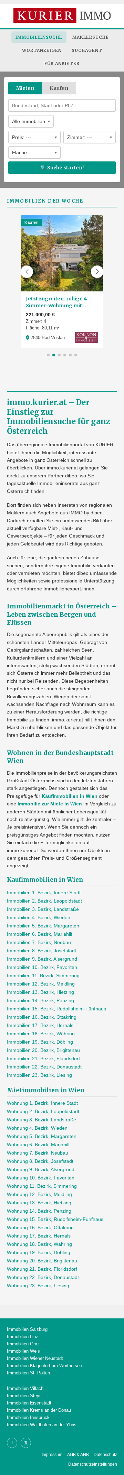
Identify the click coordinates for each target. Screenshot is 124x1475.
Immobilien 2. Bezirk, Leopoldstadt (44, 901)
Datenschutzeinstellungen (92, 1464)
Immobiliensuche (39, 37)
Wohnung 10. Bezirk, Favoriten (40, 1177)
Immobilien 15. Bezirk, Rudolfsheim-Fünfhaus (56, 1008)
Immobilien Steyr (24, 1395)
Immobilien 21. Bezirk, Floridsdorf (43, 1058)
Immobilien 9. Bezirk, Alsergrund (42, 959)
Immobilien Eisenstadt (29, 1403)
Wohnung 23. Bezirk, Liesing (38, 1285)
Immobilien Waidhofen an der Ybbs (41, 1424)
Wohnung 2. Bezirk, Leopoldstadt (43, 1111)
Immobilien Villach (25, 1388)
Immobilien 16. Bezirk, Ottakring (41, 1017)
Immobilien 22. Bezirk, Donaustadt (44, 1067)
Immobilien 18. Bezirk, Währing (41, 1033)
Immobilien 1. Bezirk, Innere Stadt (44, 892)
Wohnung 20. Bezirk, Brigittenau (42, 1260)
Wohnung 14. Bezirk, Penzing (39, 1211)
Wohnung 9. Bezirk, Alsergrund (40, 1169)
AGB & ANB (78, 1454)
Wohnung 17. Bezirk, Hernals (39, 1236)
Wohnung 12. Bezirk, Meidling (39, 1194)
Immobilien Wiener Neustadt (35, 1358)
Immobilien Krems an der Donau (39, 1410)
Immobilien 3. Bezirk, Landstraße (43, 909)
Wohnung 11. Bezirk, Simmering (42, 1186)
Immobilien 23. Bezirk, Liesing (39, 1075)
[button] (27, 271)
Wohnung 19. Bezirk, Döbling (38, 1252)
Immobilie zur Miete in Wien (50, 803)
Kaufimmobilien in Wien (69, 796)
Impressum (52, 1454)
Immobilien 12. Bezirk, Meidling (41, 984)
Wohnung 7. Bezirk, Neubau (37, 1153)
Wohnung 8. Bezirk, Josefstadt (40, 1161)
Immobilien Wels (23, 1351)
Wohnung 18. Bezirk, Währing (39, 1244)
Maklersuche (90, 37)
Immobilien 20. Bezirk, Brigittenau (43, 1050)
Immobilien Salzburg (27, 1329)
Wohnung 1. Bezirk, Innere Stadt (42, 1103)
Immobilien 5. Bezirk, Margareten (43, 925)
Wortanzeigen (42, 50)
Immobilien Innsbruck (28, 1417)
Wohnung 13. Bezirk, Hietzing (39, 1202)
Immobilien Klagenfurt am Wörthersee (44, 1365)
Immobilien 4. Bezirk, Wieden (38, 917)
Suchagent (87, 50)
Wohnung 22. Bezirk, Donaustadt (43, 1277)
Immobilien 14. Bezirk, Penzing (40, 1000)
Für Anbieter (62, 63)
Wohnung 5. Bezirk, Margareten (41, 1136)
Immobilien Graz (23, 1343)
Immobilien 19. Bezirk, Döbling (40, 1042)
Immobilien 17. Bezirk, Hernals (40, 1025)
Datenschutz (105, 1454)
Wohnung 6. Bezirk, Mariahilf (38, 1144)
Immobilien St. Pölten (28, 1372)
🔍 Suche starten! (62, 168)
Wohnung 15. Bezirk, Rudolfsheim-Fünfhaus (55, 1219)
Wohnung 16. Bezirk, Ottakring (40, 1227)
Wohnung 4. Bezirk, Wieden (37, 1128)
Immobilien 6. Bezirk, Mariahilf (39, 934)
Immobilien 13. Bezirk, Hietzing (40, 992)
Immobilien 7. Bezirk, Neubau (39, 942)
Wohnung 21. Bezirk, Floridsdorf (42, 1269)
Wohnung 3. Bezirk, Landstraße (41, 1119)
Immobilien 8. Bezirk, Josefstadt (41, 950)
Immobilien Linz (22, 1336)
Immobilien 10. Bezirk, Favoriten (42, 967)
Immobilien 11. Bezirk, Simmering (43, 975)
